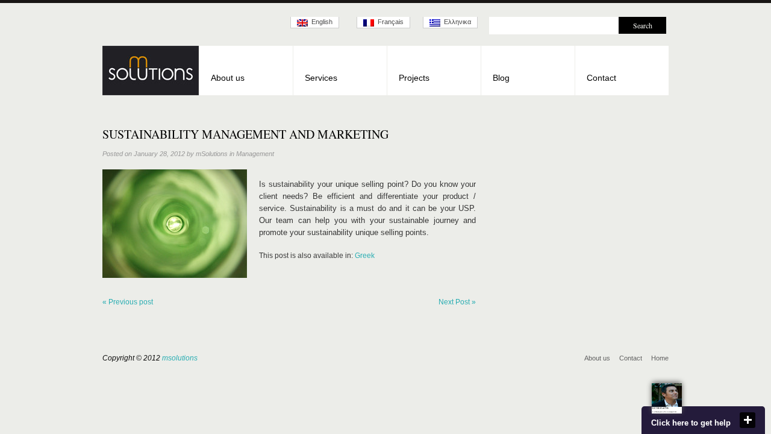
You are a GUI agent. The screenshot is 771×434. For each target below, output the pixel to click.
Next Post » (457, 302)
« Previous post (127, 302)
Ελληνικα (455, 21)
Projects (414, 78)
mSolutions (212, 153)
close (747, 420)
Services (321, 78)
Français (389, 21)
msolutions (180, 358)
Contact (601, 78)
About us (228, 78)
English (320, 21)
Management (255, 153)
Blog (501, 78)
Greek (365, 255)
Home (660, 358)
